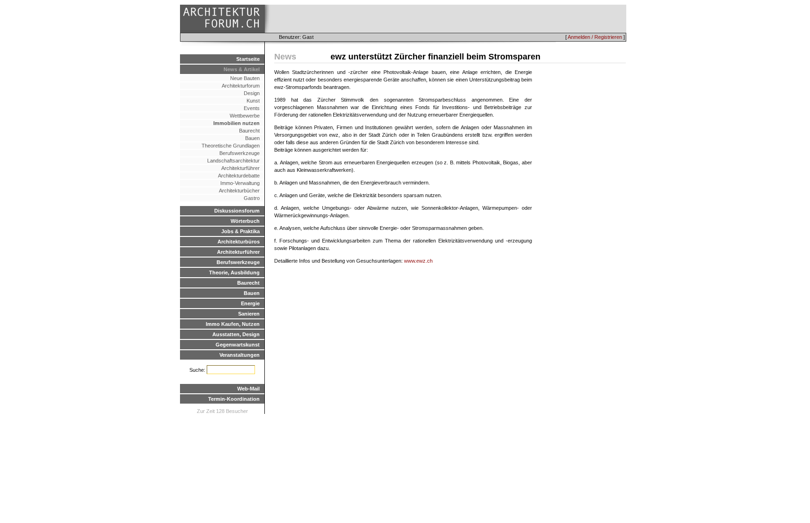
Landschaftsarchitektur (233, 160)
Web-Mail (248, 388)
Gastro (252, 198)
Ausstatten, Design (236, 334)
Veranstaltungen (239, 355)
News (285, 56)
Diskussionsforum (237, 211)
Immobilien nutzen (236, 123)
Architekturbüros (239, 241)
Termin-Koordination (234, 399)
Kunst (253, 100)
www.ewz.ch (418, 261)
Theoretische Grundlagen (231, 145)
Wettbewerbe (245, 115)
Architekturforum (241, 85)
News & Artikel (242, 69)
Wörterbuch (245, 221)
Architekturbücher (239, 190)
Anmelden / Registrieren (595, 37)
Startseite (248, 59)
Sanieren (249, 314)
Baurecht (249, 130)
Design (252, 93)
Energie (250, 303)
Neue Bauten (245, 78)
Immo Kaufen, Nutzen (233, 324)
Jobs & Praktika (240, 231)
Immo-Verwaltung (240, 183)
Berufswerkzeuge (239, 153)
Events (252, 108)
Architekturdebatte (239, 175)
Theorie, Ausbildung (234, 272)
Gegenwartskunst (238, 344)
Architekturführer (240, 168)
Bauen (252, 138)
